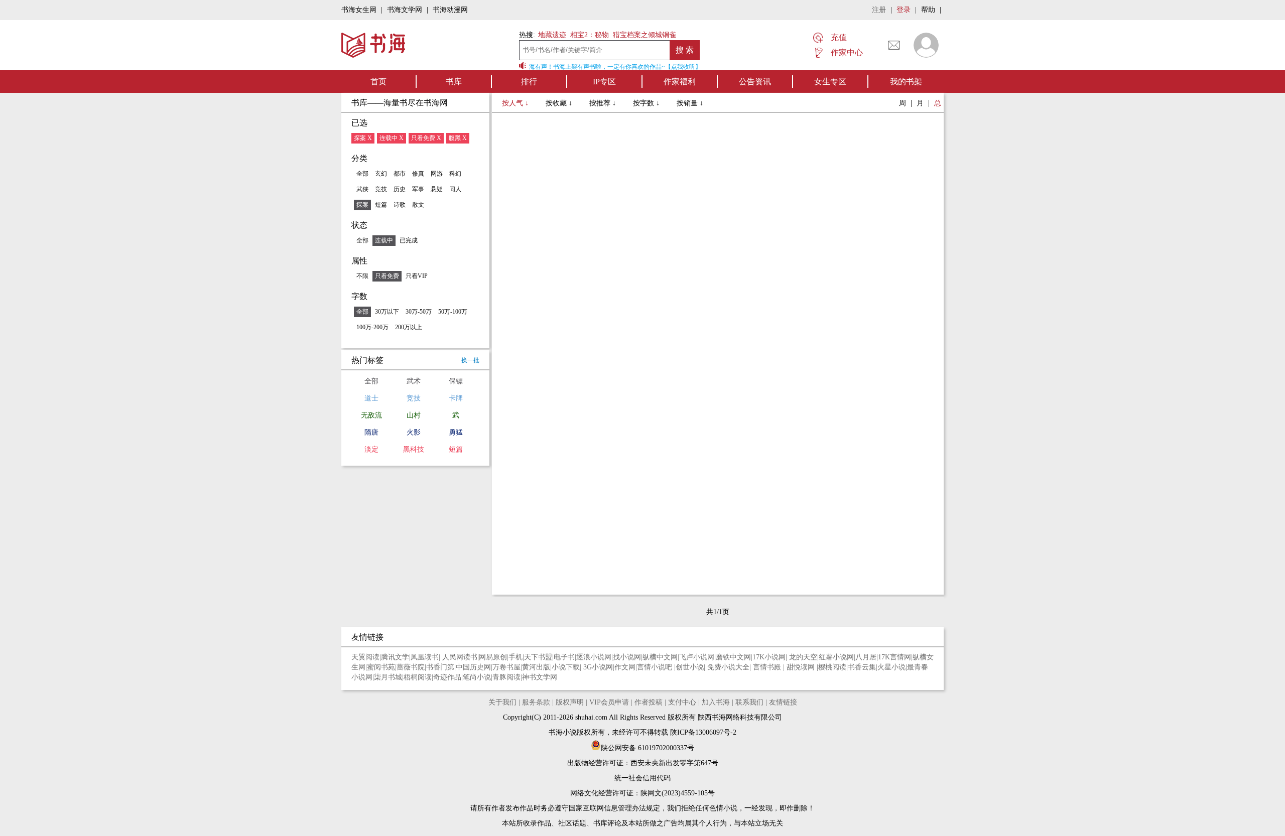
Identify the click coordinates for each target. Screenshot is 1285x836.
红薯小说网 (836, 657)
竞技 (381, 189)
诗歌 (400, 204)
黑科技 (413, 449)
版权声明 (570, 702)
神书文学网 (539, 677)
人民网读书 (459, 657)
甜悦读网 (802, 667)
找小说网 (627, 657)
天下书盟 (538, 657)
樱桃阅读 (832, 667)
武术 (414, 381)
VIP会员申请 (609, 702)
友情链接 (783, 702)
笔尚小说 (477, 677)
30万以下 (387, 311)
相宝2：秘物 (589, 35)
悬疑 (437, 189)
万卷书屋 (506, 667)
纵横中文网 (660, 657)
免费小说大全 (728, 667)
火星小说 (891, 667)
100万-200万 (372, 327)
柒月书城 (388, 677)
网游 (437, 173)
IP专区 (604, 81)
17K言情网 (894, 657)
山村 (414, 415)
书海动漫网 (450, 10)
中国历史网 (473, 667)
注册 (879, 10)
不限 (362, 276)
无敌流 (371, 415)
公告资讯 (755, 81)
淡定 (371, 449)
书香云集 (862, 667)
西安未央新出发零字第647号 (674, 763)
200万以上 (408, 327)
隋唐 (371, 432)
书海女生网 (358, 10)
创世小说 (690, 667)
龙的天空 (803, 657)
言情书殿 (768, 667)
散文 (418, 204)
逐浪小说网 (593, 657)
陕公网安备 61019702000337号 (647, 748)
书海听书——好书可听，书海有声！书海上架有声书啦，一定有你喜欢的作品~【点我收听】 (575, 66)
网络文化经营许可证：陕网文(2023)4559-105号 (642, 793)
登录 (903, 10)
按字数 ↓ (647, 103)
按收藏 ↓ (560, 103)
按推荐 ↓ (603, 103)
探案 (362, 204)
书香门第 (440, 667)
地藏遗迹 (551, 35)
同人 (455, 189)
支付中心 (682, 702)
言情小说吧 (655, 667)
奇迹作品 (447, 677)
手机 (515, 657)
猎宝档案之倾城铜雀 (644, 35)
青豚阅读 (506, 677)
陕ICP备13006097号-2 (702, 732)
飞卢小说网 (696, 657)
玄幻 (381, 173)
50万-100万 (452, 311)
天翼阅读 (365, 657)
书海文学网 (404, 10)
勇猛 (456, 432)
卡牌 (456, 398)
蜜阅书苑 (381, 667)
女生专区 (830, 81)
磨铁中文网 (733, 657)
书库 (454, 81)
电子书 (564, 657)
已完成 (409, 240)
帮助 (928, 10)
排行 (529, 81)
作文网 (624, 667)
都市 (400, 173)
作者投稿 (648, 702)
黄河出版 (536, 667)
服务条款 (536, 702)
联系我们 (749, 702)
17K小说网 (769, 657)
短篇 (381, 204)
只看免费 (387, 276)
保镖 (456, 381)
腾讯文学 (395, 657)
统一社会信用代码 (642, 778)
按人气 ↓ (516, 103)
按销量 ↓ (690, 103)
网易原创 (493, 657)
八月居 (865, 657)
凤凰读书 (425, 657)
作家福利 (680, 81)
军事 (418, 189)
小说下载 (566, 667)
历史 (400, 189)
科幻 (455, 173)
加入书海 (716, 702)
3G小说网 (598, 667)
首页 (378, 81)
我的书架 (906, 81)
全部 (362, 173)
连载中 (384, 240)
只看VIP (417, 276)
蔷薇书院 (411, 667)
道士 (371, 398)
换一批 (470, 360)
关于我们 (502, 702)
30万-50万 (419, 311)
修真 (418, 173)
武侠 (362, 189)
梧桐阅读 (418, 677)
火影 (414, 432)
